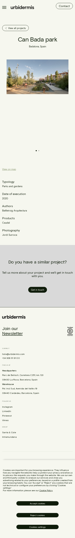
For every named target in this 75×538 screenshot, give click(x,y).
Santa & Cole (9, 432)
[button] (53, 102)
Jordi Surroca (9, 234)
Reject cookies (37, 515)
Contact (64, 6)
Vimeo (5, 420)
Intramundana (9, 437)
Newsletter (12, 333)
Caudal (6, 222)
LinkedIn (6, 411)
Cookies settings (37, 527)
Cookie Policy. (46, 490)
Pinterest (7, 415)
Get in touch (37, 289)
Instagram (7, 406)
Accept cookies (37, 503)
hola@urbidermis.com (13, 354)
